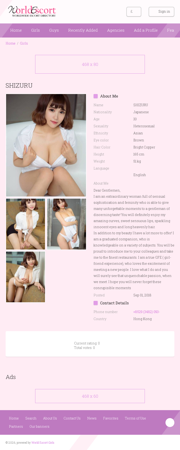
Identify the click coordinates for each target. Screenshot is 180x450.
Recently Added (83, 30)
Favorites (110, 418)
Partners (16, 426)
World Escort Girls (42, 442)
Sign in (164, 11)
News (92, 418)
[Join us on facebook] (161, 442)
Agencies (115, 30)
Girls (35, 30)
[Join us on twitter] (170, 442)
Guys (54, 30)
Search (31, 418)
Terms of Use (135, 418)
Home (16, 30)
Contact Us (72, 418)
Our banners (39, 426)
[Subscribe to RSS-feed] (152, 442)
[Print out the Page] (161, 85)
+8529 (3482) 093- (146, 312)
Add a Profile (146, 30)
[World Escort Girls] (33, 11)
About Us (50, 418)
